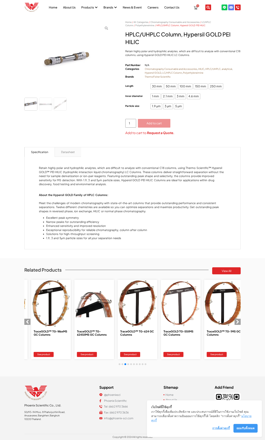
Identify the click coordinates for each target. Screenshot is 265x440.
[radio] (157, 86)
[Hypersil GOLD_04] (67, 60)
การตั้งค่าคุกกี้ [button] (221, 428)
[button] (238, 322)
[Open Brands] (115, 7)
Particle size (132, 106)
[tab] (40, 152)
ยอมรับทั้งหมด (246, 428)
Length (129, 86)
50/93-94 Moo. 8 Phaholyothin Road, (44, 412)
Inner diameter (134, 96)
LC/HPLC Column (172, 72)
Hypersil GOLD (153, 72)
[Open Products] (96, 7)
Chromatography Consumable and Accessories (175, 22)
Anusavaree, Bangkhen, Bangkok (42, 415)
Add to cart (154, 123)
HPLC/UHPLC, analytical (218, 68)
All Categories (141, 22)
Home (128, 22)
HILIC (201, 68)
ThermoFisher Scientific (158, 76)
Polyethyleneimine (144, 25)
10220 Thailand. (32, 419)
